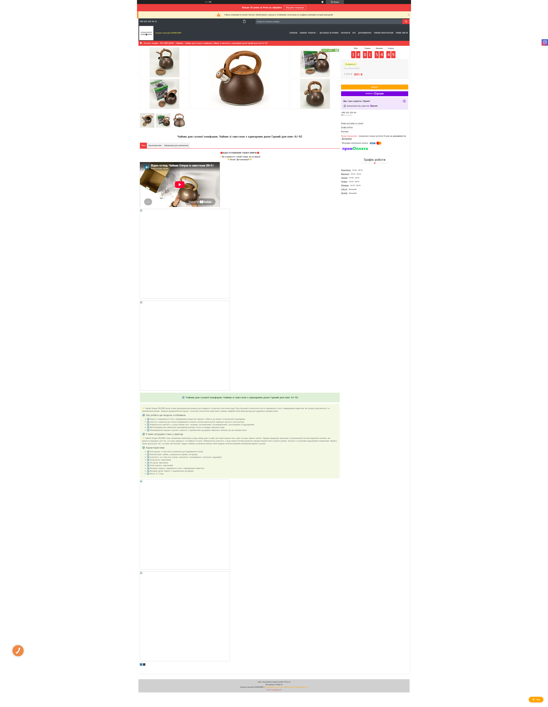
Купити (374, 87)
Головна (293, 33)
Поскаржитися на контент (275, 687)
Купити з (370, 94)
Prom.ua (287, 682)
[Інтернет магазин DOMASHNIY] (146, 33)
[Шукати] (406, 21)
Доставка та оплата (329, 33)
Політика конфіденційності (297, 687)
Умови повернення (383, 33)
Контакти (345, 33)
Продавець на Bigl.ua (274, 684)
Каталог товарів (308, 33)
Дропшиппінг (365, 33)
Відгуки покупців (295, 7)
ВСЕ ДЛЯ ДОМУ (167, 43)
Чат (538, 699)
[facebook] (141, 665)
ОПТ (354, 33)
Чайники (179, 43)
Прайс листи (402, 33)
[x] (144, 665)
